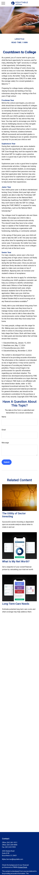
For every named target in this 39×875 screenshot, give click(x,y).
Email (4, 430)
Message (5, 443)
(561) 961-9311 (12, 842)
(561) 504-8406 (12, 845)
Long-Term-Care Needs (15, 603)
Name (4, 417)
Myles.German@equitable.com (12, 859)
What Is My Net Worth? (15, 561)
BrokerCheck (22, 867)
